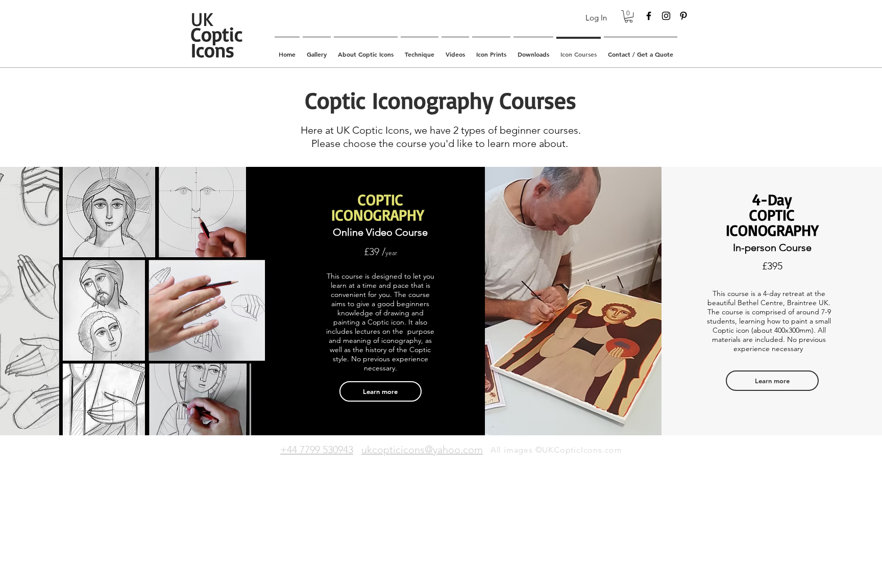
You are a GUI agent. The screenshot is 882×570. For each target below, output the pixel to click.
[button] (628, 16)
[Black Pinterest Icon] (683, 15)
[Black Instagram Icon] (666, 15)
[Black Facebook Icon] (648, 15)
